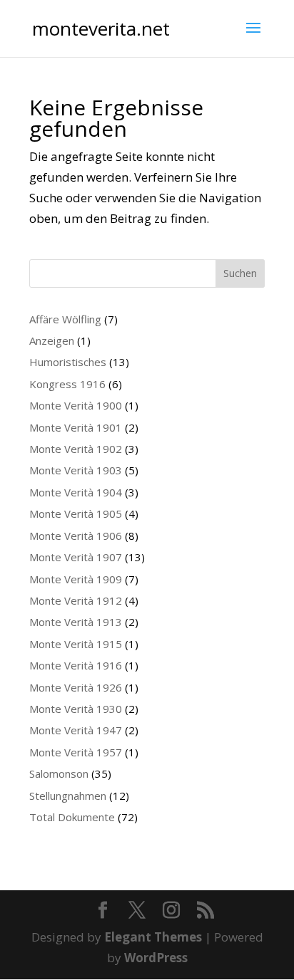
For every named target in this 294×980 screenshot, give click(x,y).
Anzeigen (51, 340)
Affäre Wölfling (65, 319)
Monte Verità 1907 (75, 557)
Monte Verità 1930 (75, 709)
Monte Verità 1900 (75, 405)
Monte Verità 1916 (75, 665)
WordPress (156, 957)
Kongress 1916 (67, 384)
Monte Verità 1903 (75, 470)
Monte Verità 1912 (75, 600)
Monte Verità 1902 (75, 449)
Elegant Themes (153, 937)
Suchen (240, 273)
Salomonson (58, 773)
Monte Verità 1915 (75, 644)
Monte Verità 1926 (75, 687)
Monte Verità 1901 (75, 427)
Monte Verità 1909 (75, 579)
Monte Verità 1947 (75, 730)
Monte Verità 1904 (75, 492)
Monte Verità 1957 (75, 752)
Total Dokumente (72, 817)
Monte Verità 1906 (75, 535)
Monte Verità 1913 (75, 622)
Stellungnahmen (67, 795)
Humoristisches (67, 362)
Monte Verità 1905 (75, 513)
